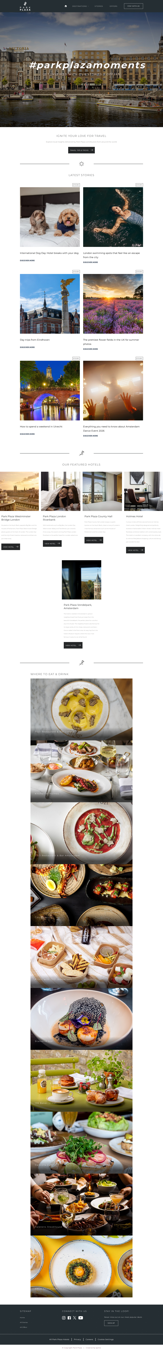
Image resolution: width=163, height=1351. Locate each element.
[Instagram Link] (63, 1319)
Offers (113, 6)
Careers (89, 1339)
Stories (99, 6)
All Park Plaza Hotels (59, 1339)
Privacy (77, 1339)
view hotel (8, 547)
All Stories (24, 1322)
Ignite (98, 1348)
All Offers (23, 1327)
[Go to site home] (66, 6)
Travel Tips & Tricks (79, 150)
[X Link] (74, 1319)
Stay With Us (134, 6)
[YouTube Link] (80, 1319)
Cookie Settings (106, 1339)
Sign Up (111, 1323)
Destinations (79, 6)
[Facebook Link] (69, 1319)
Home (22, 1317)
